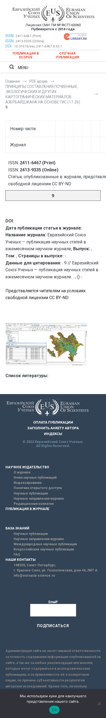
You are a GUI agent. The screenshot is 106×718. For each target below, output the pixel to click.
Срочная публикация (67, 55)
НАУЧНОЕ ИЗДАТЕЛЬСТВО (27, 467)
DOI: (9, 46)
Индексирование (28, 483)
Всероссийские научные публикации (44, 549)
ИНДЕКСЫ (53, 434)
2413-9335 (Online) (29, 41)
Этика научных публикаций (35, 477)
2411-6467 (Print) (28, 36)
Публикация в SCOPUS (26, 55)
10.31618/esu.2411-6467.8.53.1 (38, 46)
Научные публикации (31, 493)
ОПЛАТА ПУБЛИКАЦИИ (53, 422)
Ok (54, 710)
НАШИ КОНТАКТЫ (20, 560)
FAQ (17, 554)
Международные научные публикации (45, 544)
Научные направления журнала (39, 498)
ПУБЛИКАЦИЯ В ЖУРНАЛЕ (27, 509)
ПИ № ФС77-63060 (66, 25)
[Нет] (99, 703)
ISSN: (9, 36)
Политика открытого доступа (38, 488)
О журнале (22, 472)
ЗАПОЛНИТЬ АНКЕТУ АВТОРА (53, 428)
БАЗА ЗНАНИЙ (17, 528)
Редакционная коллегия (34, 504)
